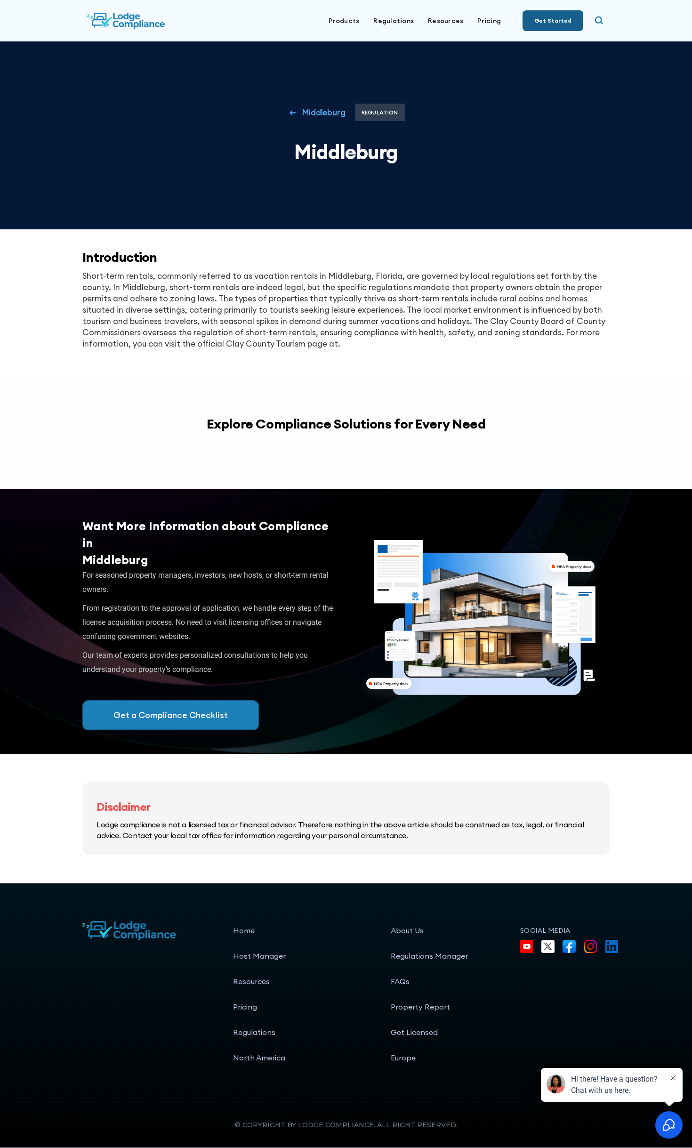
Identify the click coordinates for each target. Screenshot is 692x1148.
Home (244, 930)
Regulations (393, 20)
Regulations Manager (429, 956)
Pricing (489, 20)
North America (259, 1057)
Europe (403, 1057)
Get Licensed (414, 1032)
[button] (344, 21)
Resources (251, 981)
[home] (157, 21)
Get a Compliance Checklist (170, 715)
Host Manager (259, 956)
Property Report (420, 1007)
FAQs (400, 981)
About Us (407, 930)
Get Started (552, 20)
